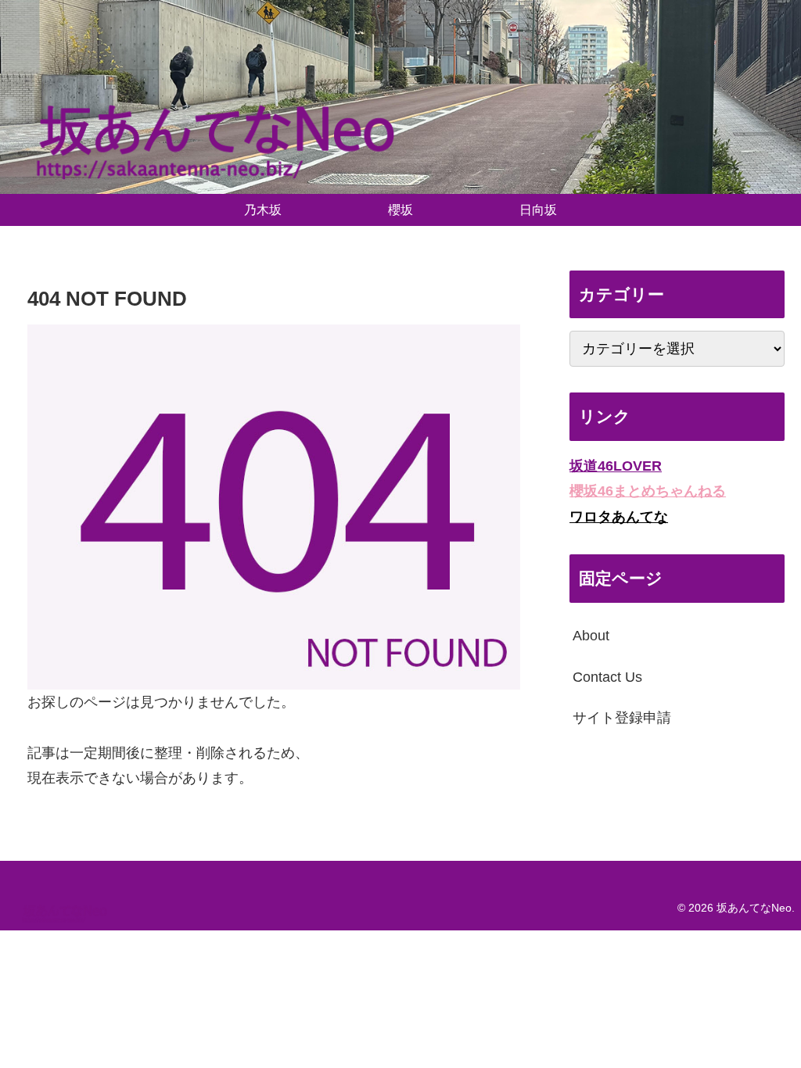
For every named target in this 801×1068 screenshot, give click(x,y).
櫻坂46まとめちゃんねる (647, 491)
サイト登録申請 (622, 718)
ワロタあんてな (618, 517)
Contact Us (607, 677)
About (591, 635)
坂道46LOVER (615, 466)
